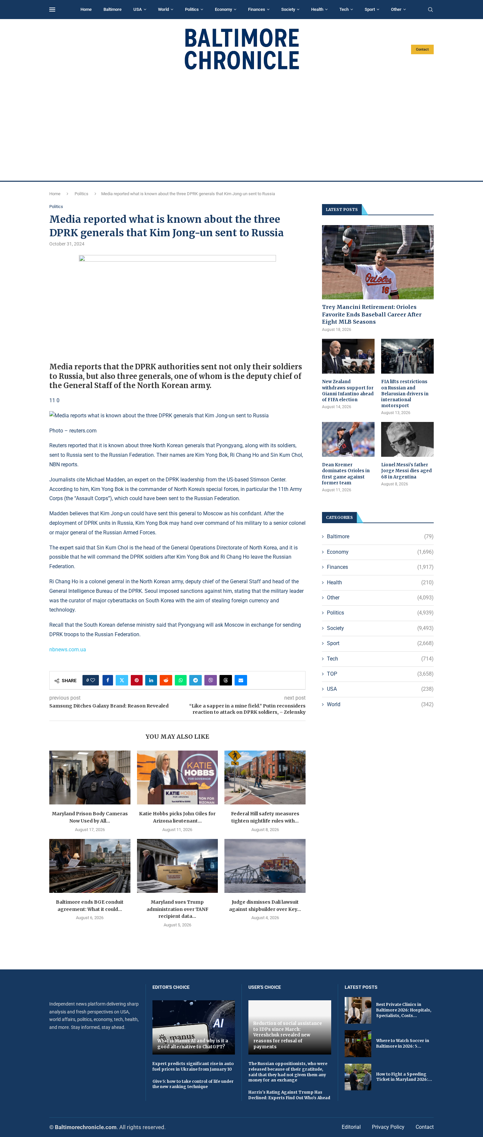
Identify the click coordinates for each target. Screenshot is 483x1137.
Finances (256, 9)
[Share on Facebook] (108, 680)
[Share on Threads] (225, 680)
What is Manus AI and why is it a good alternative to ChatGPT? (192, 1044)
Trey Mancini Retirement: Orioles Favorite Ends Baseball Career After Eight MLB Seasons (372, 314)
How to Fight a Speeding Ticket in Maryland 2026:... (404, 1077)
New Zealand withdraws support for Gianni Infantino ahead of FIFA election (348, 391)
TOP (380, 674)
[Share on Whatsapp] (181, 680)
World (163, 9)
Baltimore (113, 9)
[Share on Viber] (210, 680)
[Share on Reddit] (166, 680)
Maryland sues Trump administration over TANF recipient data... (177, 909)
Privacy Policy (388, 1127)
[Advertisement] (241, 126)
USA (137, 9)
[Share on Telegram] (195, 680)
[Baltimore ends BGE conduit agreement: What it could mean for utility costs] (89, 866)
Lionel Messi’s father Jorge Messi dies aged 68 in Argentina (406, 470)
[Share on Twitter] (122, 680)
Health (317, 9)
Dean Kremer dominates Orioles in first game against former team (346, 474)
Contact (422, 49)
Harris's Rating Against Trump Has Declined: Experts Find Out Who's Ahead (289, 1095)
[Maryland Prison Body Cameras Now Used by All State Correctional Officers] (89, 777)
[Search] (430, 9)
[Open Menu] (52, 9)
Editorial (351, 1127)
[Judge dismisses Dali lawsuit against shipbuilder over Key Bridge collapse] (265, 866)
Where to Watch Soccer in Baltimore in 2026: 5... (402, 1043)
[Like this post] (92, 680)
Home (86, 9)
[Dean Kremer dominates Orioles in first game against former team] (348, 439)
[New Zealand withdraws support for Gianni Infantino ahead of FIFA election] (348, 356)
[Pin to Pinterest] (137, 680)
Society (288, 9)
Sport (370, 9)
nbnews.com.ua (67, 649)
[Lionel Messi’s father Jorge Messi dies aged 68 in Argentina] (407, 439)
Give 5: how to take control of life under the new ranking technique (193, 1084)
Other (396, 9)
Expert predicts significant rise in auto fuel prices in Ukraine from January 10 (193, 1066)
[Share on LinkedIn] (151, 680)
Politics (192, 9)
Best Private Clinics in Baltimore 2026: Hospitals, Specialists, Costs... (403, 1010)
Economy (223, 9)
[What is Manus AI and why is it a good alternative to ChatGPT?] (193, 1027)
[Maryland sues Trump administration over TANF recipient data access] (177, 866)
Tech (344, 9)
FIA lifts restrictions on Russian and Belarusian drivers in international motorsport (404, 393)
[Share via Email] (241, 680)
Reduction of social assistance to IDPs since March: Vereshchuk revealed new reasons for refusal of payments (287, 1035)
